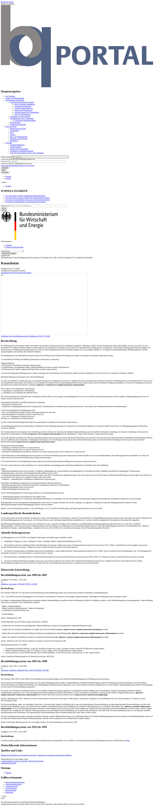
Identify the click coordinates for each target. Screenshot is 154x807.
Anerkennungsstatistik (18, 125)
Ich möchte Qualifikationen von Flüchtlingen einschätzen (25, 202)
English (8, 178)
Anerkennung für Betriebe (14, 100)
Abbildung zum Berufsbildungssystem (14, 336)
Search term (5, 206)
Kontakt (8, 186)
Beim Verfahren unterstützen (24, 104)
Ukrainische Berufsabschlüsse (25, 120)
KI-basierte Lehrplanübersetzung (21, 151)
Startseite (8, 245)
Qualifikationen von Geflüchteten (22, 118)
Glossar (12, 135)
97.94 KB (39, 336)
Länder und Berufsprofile (14, 247)
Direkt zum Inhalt (7, 2)
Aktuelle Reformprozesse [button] (15, 532)
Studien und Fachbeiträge (19, 149)
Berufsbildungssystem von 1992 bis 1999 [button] (24, 661)
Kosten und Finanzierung (23, 110)
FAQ (12, 133)
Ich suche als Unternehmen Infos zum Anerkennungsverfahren (27, 200)
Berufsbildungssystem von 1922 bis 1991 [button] (24, 727)
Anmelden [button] (5, 172)
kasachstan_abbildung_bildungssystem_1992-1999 (19, 670)
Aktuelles (8, 143)
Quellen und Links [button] (11, 750)
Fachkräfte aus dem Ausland (20, 116)
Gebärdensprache (11, 786)
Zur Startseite (10, 96)
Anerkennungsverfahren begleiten (22, 102)
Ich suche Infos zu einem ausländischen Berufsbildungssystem (27, 198)
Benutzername (6, 157)
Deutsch (8, 176)
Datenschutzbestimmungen (15, 782)
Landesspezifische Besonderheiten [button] (20, 513)
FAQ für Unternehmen (22, 114)
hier (128, 740)
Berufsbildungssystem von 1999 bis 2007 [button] (24, 575)
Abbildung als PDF (35, 336)
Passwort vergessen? (27, 165)
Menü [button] (3, 170)
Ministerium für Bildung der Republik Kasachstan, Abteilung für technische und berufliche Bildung (36, 755)
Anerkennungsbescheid (22, 106)
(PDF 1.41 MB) (19, 584)
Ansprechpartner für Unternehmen (26, 112)
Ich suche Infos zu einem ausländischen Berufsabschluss (25, 196)
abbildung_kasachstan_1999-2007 (13, 584)
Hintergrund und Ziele (18, 129)
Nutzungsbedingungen (13, 784)
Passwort (4, 161)
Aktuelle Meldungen (17, 145)
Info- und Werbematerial (18, 137)
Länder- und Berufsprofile (14, 98)
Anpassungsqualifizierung (23, 108)
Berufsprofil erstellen (23, 273)
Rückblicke (14, 141)
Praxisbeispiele (15, 122)
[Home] (77, 87)
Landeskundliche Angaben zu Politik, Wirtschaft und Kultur (22, 761)
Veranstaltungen (15, 147)
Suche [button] (4, 210)
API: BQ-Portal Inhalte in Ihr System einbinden (27, 153)
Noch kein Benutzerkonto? (10, 165)
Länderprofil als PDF (8, 273)
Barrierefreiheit (10, 790)
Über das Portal (10, 127)
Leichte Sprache (11, 788)
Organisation (14, 131)
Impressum (9, 792)
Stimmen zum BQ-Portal (19, 139)
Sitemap (8, 773)
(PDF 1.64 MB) (25, 670)
